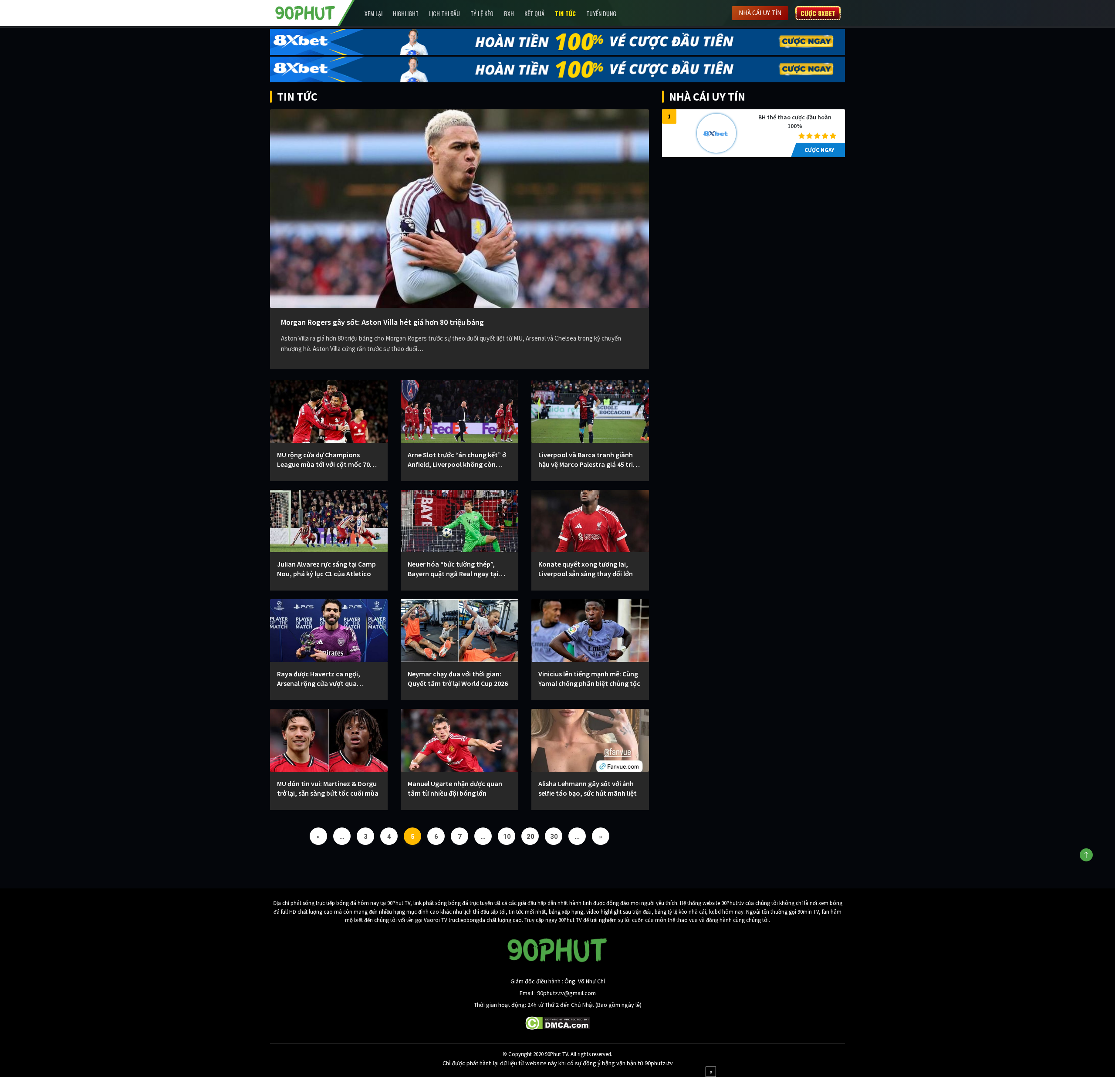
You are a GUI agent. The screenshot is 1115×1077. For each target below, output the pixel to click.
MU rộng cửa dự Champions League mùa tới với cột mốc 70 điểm (323, 459)
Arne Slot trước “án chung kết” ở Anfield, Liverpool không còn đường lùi (457, 459)
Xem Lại (373, 13)
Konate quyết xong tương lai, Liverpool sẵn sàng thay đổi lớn (585, 569)
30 (554, 837)
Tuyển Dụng (601, 13)
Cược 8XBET (818, 13)
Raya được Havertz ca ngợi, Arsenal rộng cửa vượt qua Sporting (318, 678)
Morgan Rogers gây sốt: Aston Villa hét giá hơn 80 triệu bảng (382, 322)
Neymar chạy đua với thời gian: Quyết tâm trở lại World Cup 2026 (458, 678)
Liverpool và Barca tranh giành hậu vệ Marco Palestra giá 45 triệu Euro (589, 459)
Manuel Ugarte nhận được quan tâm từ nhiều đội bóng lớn (455, 788)
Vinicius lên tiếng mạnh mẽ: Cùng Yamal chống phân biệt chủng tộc (589, 678)
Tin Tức (565, 13)
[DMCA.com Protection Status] (557, 1022)
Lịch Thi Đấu (444, 13)
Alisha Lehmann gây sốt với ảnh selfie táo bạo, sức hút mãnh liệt (587, 788)
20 (530, 837)
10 (507, 837)
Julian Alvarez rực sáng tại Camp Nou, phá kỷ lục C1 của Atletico (326, 569)
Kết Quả (534, 13)
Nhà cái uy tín (760, 13)
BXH (509, 13)
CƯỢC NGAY (819, 150)
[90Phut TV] (305, 12)
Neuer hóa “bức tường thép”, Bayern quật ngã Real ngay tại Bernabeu (453, 569)
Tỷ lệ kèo (481, 13)
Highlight (406, 13)
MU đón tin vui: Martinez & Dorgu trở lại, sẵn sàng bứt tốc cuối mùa (327, 788)
